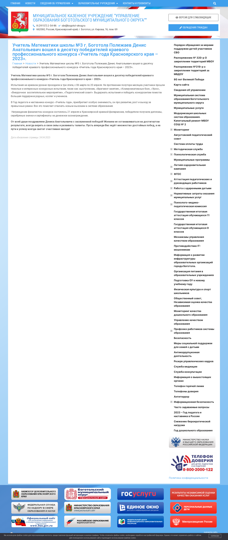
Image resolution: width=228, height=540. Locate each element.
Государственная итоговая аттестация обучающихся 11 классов (192, 215)
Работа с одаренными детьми (192, 188)
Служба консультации (188, 371)
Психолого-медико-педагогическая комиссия (190, 204)
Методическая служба (188, 149)
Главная (15, 3)
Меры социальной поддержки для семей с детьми (193, 345)
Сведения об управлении (55, 3)
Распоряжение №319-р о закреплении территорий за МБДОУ (191, 70)
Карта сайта (181, 84)
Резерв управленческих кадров (193, 361)
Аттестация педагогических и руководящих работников (193, 181)
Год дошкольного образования (193, 430)
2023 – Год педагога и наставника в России (187, 414)
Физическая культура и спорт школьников (192, 291)
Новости (30, 3)
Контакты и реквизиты (136, 3)
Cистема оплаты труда (188, 143)
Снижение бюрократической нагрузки (192, 423)
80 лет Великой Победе (189, 79)
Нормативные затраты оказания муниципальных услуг (194, 195)
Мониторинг (181, 129)
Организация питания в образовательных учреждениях (194, 273)
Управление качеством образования (188, 321)
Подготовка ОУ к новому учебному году (189, 282)
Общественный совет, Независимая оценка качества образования (193, 302)
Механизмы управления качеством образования (189, 238)
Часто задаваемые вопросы (191, 407)
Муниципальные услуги (189, 107)
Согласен (215, 536)
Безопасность (182, 338)
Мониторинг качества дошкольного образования (190, 312)
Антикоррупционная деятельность (186, 354)
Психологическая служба (190, 154)
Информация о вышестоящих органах (192, 379)
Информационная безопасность (194, 401)
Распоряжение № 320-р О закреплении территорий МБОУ (194, 59)
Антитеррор (181, 396)
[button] (214, 3)
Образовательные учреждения (96, 3)
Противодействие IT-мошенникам (187, 247)
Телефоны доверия (186, 391)
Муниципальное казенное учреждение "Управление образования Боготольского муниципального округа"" (90, 18)
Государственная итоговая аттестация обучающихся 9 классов (191, 228)
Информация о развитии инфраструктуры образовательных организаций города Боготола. (193, 260)
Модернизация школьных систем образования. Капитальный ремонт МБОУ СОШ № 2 (191, 119)
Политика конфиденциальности (188, 477)
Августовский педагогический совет (193, 136)
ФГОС (177, 174)
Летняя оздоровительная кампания (190, 166)
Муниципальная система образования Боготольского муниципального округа (191, 99)
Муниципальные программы (192, 159)
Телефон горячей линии (189, 386)
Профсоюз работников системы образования (194, 330)
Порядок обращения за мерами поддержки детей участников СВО (193, 48)
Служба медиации (185, 366)
